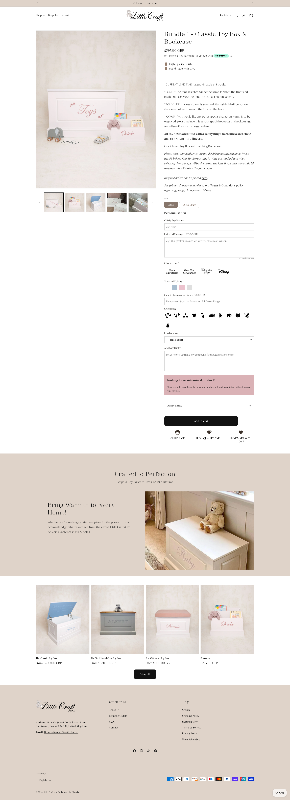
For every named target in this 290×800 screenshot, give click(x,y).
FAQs (112, 721)
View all (145, 674)
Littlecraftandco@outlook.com (61, 732)
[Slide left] (39, 202)
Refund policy (190, 721)
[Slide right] (152, 202)
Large (171, 204)
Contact (113, 727)
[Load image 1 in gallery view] (53, 202)
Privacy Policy (190, 733)
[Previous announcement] (37, 3)
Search (186, 709)
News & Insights (191, 739)
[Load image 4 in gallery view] (117, 202)
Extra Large (189, 204)
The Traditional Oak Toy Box (106, 658)
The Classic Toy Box (46, 658)
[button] (40, 15)
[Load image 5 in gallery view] (138, 202)
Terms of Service (191, 727)
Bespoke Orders (118, 715)
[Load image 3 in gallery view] (96, 202)
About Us (114, 709)
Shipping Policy (190, 715)
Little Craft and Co (52, 792)
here (204, 178)
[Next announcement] (253, 3)
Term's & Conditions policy (227, 185)
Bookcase (206, 658)
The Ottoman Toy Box (157, 658)
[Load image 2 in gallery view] (74, 202)
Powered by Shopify (70, 792)
